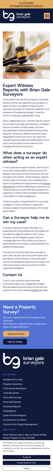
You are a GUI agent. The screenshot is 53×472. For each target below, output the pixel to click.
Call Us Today (15, 341)
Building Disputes (12, 406)
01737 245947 (28, 3)
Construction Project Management (20, 424)
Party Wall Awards (12, 401)
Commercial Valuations (14, 388)
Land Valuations (11, 392)
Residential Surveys (13, 379)
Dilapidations (9, 410)
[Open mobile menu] (47, 16)
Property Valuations (13, 383)
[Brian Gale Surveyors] (16, 16)
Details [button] (26, 468)
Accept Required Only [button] (26, 463)
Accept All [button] (26, 457)
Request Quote (16, 333)
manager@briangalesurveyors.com (28, 5)
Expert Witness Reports (14, 415)
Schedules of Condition (14, 419)
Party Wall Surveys (12, 397)
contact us (36, 290)
